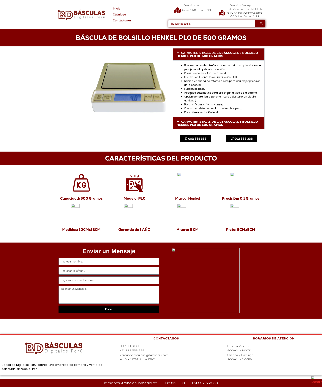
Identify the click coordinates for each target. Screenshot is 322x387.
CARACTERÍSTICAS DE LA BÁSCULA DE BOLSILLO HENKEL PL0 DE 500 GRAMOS (217, 54)
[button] (218, 54)
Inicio (116, 8)
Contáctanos (122, 20)
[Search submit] (261, 24)
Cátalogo (119, 14)
